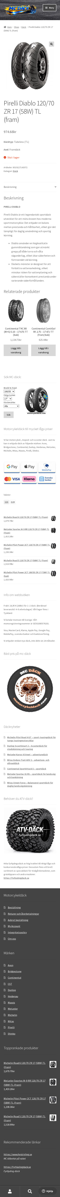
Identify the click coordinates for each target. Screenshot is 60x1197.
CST (10, 984)
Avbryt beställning (18, 920)
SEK (6, 502)
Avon (10, 965)
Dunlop (12, 990)
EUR (13, 502)
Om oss (12, 938)
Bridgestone (14, 971)
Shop (16, 27)
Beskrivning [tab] (10, 186)
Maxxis (11, 1002)
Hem (9, 27)
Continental (14, 977)
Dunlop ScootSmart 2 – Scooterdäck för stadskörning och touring (27, 747)
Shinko (11, 1033)
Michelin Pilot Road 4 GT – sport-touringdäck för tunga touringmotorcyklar (31, 739)
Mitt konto (10, 1191)
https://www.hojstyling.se (18, 1154)
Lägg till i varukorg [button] (16, 350)
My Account (14, 926)
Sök (30, 1191)
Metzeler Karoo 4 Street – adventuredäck (27, 754)
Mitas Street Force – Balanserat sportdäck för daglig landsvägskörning (30, 784)
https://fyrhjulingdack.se (16, 878)
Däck (23, 27)
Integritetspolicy (17, 932)
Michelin (12, 1015)
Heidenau (13, 996)
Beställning (14, 907)
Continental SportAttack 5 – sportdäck (26, 768)
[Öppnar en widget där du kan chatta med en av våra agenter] (47, 1191)
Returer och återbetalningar (23, 913)
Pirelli (11, 1027)
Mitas (11, 1021)
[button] (51, 44)
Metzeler (13, 1008)
